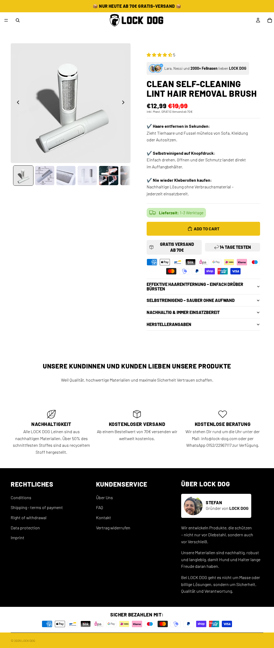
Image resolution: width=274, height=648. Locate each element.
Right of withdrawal (29, 517)
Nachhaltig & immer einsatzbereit (183, 312)
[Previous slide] (16, 103)
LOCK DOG (28, 640)
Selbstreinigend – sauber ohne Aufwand (191, 300)
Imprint (17, 537)
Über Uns (104, 497)
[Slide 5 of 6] (108, 175)
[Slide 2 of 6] (44, 175)
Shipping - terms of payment (37, 507)
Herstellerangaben (169, 324)
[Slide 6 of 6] (130, 175)
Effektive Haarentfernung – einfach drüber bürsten (195, 287)
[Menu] (6, 20)
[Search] (18, 20)
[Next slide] (125, 103)
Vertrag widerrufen (113, 527)
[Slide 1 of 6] (23, 175)
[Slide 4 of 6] (87, 175)
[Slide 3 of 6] (66, 175)
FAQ (99, 507)
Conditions (21, 497)
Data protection (25, 527)
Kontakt (103, 517)
